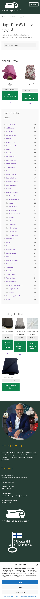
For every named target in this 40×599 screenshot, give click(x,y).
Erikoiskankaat (11, 146)
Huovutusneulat (14, 199)
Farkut (8, 149)
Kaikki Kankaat (11, 174)
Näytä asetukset (20, 592)
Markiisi (8, 189)
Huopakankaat (11, 164)
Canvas (8, 139)
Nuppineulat (13, 210)
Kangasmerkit (13, 289)
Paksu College (10, 239)
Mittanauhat (13, 206)
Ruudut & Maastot (12, 260)
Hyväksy (20, 582)
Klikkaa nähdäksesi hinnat (10, 95)
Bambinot (9, 131)
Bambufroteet (11, 135)
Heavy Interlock (11, 160)
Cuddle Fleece (10, 142)
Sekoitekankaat (11, 264)
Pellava (8, 246)
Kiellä (20, 587)
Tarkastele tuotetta (10, 89)
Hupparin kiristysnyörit (16, 285)
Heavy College (10, 156)
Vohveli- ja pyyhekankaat (14, 296)
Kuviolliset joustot (12, 181)
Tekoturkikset (10, 278)
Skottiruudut (10, 267)
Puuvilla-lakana (11, 249)
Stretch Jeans (10, 271)
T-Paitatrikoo (10, 274)
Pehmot (9, 242)
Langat (11, 203)
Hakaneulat (12, 196)
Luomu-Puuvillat (11, 185)
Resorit (8, 256)
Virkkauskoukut (14, 235)
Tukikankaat (13, 231)
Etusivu (6, 17)
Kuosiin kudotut (11, 178)
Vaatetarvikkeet (11, 281)
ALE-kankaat (10, 128)
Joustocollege (11, 167)
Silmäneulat (13, 224)
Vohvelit (9, 299)
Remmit (11, 292)
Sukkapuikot (13, 228)
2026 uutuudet (10, 124)
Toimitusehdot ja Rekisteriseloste (11, 596)
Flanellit (9, 153)
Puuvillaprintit (11, 253)
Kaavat (8, 171)
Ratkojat (11, 217)
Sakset (11, 221)
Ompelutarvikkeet (12, 192)
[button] (37, 565)
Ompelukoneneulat (15, 214)
